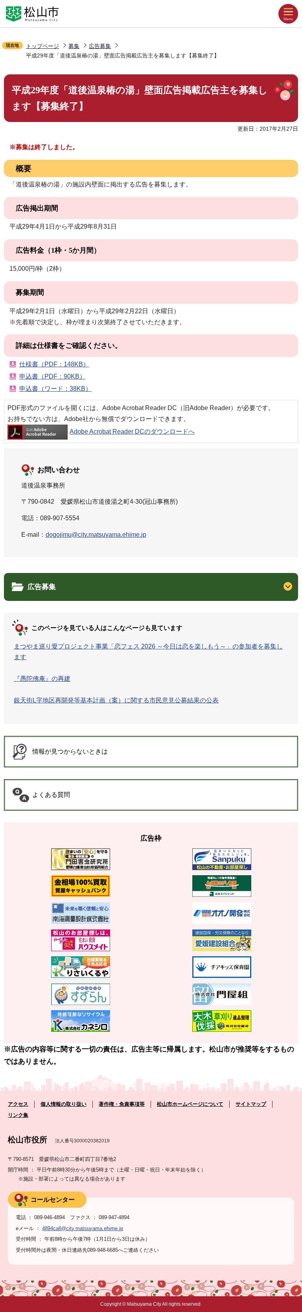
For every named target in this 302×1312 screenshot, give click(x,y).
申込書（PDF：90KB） (52, 376)
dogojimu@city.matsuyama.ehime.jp (96, 534)
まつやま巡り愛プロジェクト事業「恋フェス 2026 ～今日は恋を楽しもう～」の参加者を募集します (148, 651)
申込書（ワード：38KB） (55, 388)
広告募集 (100, 46)
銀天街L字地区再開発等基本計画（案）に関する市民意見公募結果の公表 (116, 700)
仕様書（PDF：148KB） (54, 364)
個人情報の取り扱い (64, 1104)
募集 (73, 46)
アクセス (18, 1104)
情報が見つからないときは (70, 751)
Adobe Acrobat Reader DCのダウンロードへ (132, 431)
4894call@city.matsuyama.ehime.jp (82, 1228)
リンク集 (18, 1115)
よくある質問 (51, 794)
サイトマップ (251, 1104)
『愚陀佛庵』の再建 (42, 678)
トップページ (42, 46)
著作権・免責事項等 (122, 1104)
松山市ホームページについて (190, 1104)
